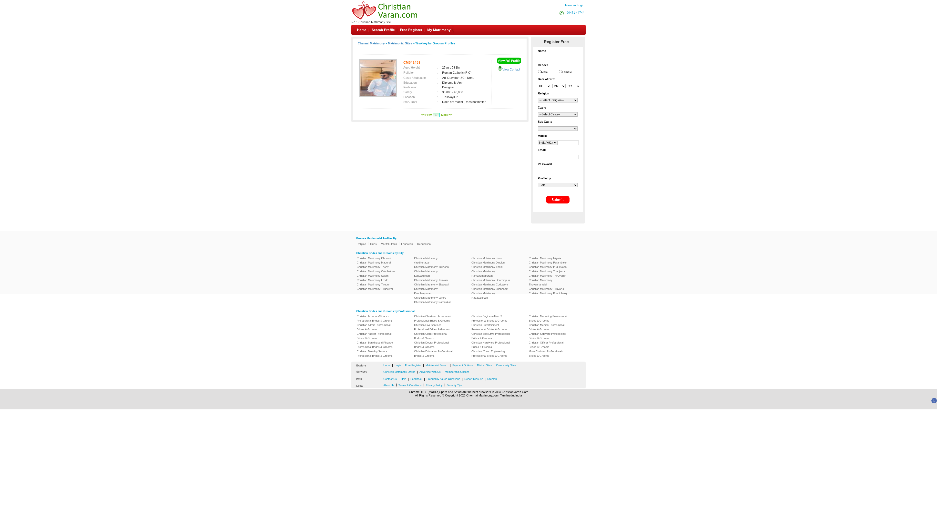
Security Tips (454, 385)
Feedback (416, 378)
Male (544, 72)
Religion (361, 244)
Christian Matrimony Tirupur (373, 284)
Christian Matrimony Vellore (430, 297)
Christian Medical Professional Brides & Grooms (546, 327)
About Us (388, 385)
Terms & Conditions (410, 385)
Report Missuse (473, 378)
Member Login (574, 5)
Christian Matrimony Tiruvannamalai (540, 282)
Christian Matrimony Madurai (374, 262)
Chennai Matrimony (371, 43)
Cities (373, 244)
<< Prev (426, 115)
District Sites (484, 365)
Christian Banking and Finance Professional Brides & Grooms (375, 344)
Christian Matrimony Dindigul (488, 262)
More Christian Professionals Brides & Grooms (546, 353)
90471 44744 (575, 12)
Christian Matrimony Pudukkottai (548, 266)
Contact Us (390, 378)
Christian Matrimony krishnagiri (489, 288)
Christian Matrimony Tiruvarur (546, 288)
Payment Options (462, 365)
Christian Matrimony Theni (486, 266)
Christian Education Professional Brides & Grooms (433, 353)
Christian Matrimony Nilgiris (545, 258)
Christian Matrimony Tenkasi (431, 280)
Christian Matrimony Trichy (373, 266)
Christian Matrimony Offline (399, 371)
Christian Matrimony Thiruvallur (547, 275)
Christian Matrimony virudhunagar (426, 260)
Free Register (411, 30)
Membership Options (457, 371)
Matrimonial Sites (400, 43)
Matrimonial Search (437, 365)
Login (398, 365)
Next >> (446, 115)
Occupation (424, 244)
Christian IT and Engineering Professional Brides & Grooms (489, 353)
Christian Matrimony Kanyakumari (426, 273)
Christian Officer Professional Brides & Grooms (546, 344)
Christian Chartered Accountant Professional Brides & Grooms (432, 318)
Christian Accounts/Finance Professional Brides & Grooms (375, 318)
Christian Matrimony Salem (372, 275)
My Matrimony (439, 30)
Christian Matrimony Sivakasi (431, 284)
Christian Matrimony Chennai (374, 258)
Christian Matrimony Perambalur (548, 262)
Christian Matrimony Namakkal (432, 302)
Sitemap (492, 378)
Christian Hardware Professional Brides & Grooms (490, 344)
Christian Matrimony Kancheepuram (426, 291)
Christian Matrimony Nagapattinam (483, 295)
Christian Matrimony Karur (486, 258)
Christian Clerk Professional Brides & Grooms (430, 336)
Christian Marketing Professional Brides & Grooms (548, 318)
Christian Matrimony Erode (372, 280)
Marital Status (389, 244)
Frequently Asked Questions (443, 378)
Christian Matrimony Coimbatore (376, 271)
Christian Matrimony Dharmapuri (490, 280)
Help (403, 378)
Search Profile (383, 30)
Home (362, 30)
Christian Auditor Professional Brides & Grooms (374, 336)
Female (567, 72)
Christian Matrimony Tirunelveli (375, 288)
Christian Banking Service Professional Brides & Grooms (375, 353)
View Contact (511, 69)
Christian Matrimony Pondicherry (548, 293)
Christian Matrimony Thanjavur (547, 271)
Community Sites (506, 365)
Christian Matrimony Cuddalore (489, 284)
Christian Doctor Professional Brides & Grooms (431, 344)
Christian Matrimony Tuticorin (431, 266)
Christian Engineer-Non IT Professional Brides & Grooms (489, 318)
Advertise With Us (430, 371)
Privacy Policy (434, 385)
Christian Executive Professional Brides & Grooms (490, 336)
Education (407, 244)
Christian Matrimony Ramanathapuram (483, 273)
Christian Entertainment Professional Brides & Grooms (489, 327)
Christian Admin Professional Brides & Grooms (373, 327)
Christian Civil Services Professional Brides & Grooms (432, 327)
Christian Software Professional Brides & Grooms (547, 336)
